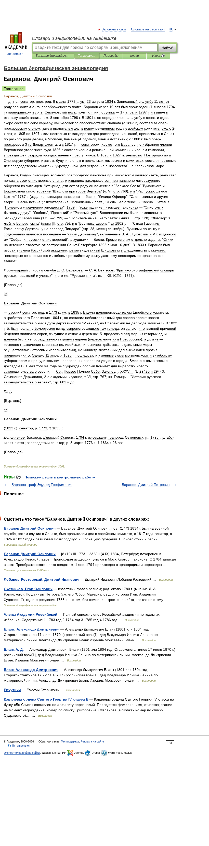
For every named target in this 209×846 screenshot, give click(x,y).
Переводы (111, 56)
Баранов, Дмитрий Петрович (145, 485)
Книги (134, 56)
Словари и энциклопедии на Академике (74, 38)
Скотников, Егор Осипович (28, 589)
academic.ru (15, 54)
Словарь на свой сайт (148, 29)
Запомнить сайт (114, 29)
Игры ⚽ (158, 56)
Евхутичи (12, 690)
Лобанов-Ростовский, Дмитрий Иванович (41, 579)
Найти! (167, 48)
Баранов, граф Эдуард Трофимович (41, 485)
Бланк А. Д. (14, 649)
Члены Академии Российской (30, 614)
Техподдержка (70, 741)
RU (171, 29)
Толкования (86, 56)
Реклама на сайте (92, 741)
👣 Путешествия (19, 745)
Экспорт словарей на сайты (22, 752)
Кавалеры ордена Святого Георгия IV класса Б (46, 699)
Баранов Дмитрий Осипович (30, 528)
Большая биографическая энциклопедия (53, 56)
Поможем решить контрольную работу (59, 477)
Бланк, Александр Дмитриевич (31, 629)
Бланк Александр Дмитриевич (31, 670)
